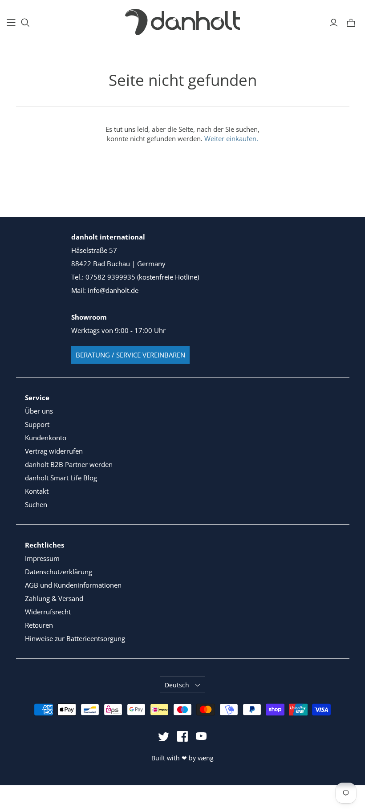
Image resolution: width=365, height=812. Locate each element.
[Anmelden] (333, 23)
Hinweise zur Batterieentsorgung (75, 638)
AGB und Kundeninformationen (73, 585)
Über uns (39, 410)
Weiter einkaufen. (231, 138)
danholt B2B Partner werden (69, 464)
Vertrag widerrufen (54, 451)
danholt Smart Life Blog (61, 477)
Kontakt (37, 491)
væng (206, 758)
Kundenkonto (45, 437)
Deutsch (177, 685)
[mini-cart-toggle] (351, 23)
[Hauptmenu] (11, 22)
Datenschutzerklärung (58, 571)
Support (37, 424)
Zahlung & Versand (54, 598)
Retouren (39, 625)
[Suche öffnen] (25, 22)
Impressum (42, 558)
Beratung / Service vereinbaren (130, 354)
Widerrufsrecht (48, 611)
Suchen (36, 504)
